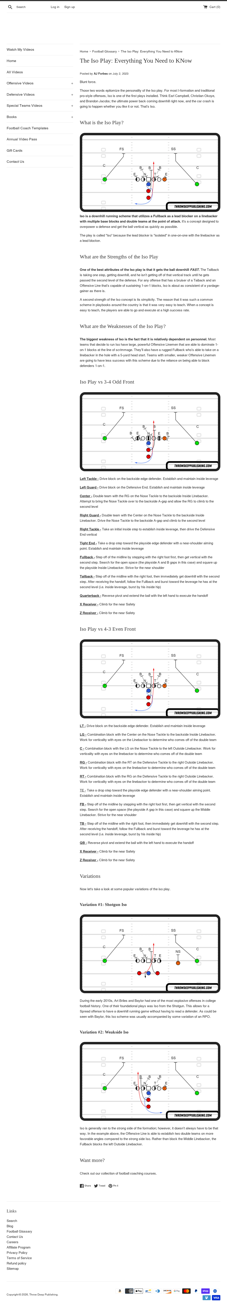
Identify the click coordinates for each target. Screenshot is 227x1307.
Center (85, 496)
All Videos (15, 72)
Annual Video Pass (22, 139)
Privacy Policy (17, 1253)
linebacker (207, 235)
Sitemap (13, 1268)
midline (122, 557)
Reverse (94, 843)
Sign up (69, 7)
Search (12, 1221)
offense (155, 280)
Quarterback (89, 595)
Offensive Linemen (164, 344)
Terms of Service (19, 1258)
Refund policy (16, 1263)
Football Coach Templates (27, 128)
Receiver (89, 604)
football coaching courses (137, 1173)
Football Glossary (19, 1231)
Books (40, 117)
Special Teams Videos (40, 105)
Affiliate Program (19, 1247)
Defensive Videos (40, 94)
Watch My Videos (20, 49)
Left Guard (88, 487)
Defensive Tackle (155, 762)
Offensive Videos (40, 83)
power (133, 101)
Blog (10, 1226)
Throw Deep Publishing (43, 1294)
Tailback (213, 269)
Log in (55, 7)
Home (11, 61)
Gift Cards (14, 150)
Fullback (178, 350)
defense (104, 227)
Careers (12, 1242)
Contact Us (15, 161)
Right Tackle (89, 529)
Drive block (108, 479)
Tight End (87, 543)
